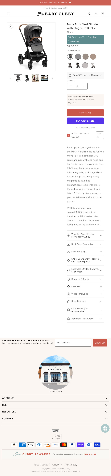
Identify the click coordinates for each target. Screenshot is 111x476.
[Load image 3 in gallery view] (35, 78)
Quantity (71, 80)
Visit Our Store (55, 391)
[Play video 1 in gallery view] (44, 78)
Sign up (100, 342)
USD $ (55, 431)
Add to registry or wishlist (80, 135)
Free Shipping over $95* (55, 8)
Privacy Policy (56, 465)
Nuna (70, 32)
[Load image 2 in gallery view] (26, 78)
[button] (8, 14)
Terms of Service (41, 465)
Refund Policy (71, 465)
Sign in (99, 135)
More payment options (85, 128)
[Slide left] (10, 78)
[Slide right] (52, 78)
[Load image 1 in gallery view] (18, 78)
